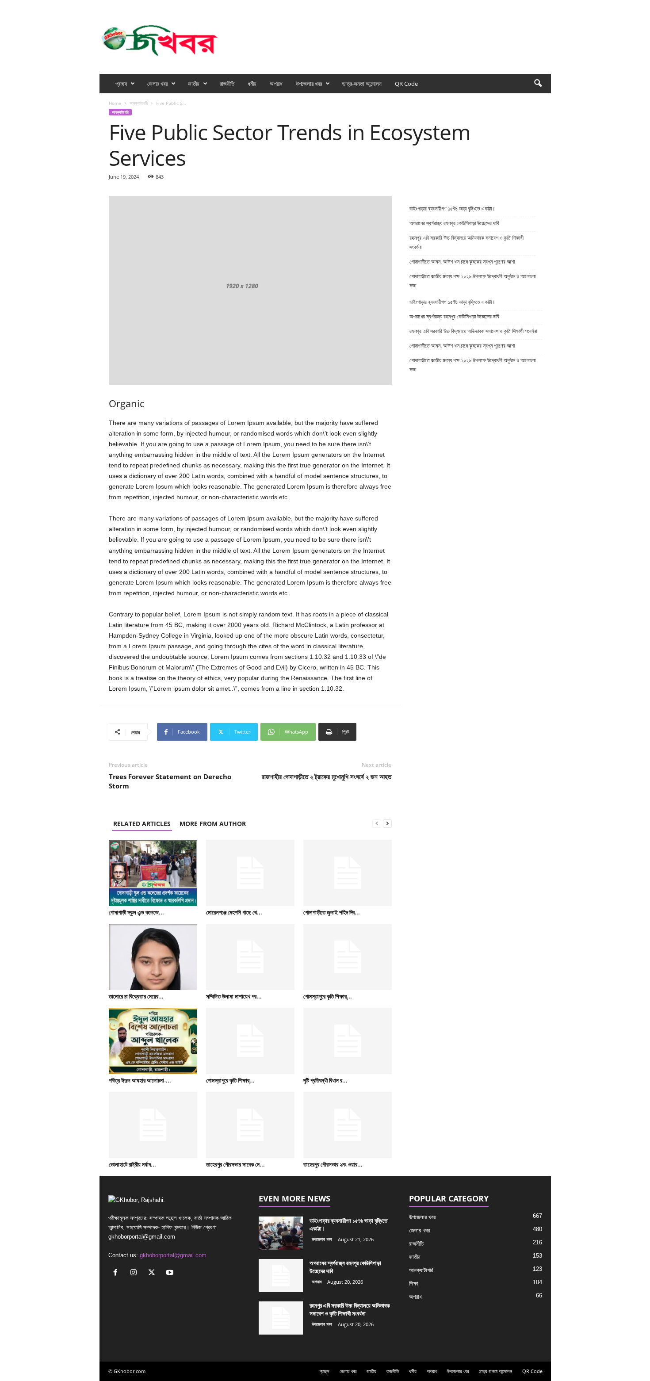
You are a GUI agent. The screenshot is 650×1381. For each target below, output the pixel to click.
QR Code (406, 84)
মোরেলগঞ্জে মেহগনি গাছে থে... (234, 912)
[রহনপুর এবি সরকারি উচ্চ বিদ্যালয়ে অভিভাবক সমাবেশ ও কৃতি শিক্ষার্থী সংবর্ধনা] (281, 1318)
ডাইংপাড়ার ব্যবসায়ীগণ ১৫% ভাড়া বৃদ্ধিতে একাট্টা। (452, 209)
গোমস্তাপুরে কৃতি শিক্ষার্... (327, 996)
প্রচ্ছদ (121, 84)
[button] (537, 83)
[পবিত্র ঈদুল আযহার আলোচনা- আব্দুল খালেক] (153, 1041)
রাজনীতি (227, 84)
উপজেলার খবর (309, 84)
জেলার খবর (157, 84)
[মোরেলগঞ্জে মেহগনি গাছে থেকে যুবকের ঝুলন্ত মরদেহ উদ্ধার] (250, 873)
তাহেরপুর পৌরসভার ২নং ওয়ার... (333, 1164)
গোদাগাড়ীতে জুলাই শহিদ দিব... (331, 912)
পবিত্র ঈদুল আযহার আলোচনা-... (140, 1080)
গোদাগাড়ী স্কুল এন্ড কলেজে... (136, 912)
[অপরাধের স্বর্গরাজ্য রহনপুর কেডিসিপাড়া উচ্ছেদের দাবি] (281, 1275)
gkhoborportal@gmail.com (173, 1255)
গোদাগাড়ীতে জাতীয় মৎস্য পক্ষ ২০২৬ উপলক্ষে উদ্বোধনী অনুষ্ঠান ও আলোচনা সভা (472, 281)
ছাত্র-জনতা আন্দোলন (362, 84)
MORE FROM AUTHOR (213, 823)
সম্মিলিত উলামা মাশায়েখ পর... (234, 996)
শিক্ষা (413, 1283)
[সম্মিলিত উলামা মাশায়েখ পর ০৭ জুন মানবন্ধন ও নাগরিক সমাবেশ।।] (250, 957)
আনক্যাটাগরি (139, 103)
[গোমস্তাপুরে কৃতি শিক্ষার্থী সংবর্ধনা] (347, 957)
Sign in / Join (200, 6)
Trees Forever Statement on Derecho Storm (170, 781)
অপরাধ (276, 84)
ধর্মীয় (252, 84)
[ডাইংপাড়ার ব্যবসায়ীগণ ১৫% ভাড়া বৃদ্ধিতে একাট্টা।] (281, 1233)
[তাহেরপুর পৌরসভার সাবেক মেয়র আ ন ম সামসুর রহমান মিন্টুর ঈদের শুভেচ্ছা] (250, 1125)
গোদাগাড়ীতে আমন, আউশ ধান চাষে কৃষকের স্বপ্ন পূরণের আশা (462, 262)
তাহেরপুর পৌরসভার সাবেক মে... (235, 1164)
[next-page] (387, 823)
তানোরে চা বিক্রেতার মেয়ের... (136, 996)
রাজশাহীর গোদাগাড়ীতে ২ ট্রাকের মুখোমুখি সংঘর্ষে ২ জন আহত (326, 776)
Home (115, 103)
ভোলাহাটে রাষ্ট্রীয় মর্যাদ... (132, 1164)
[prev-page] (376, 823)
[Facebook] (503, 6)
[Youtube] (544, 6)
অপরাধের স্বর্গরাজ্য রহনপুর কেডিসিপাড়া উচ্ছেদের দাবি (455, 223)
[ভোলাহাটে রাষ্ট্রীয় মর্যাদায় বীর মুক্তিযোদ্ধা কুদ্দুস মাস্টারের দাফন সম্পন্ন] (153, 1125)
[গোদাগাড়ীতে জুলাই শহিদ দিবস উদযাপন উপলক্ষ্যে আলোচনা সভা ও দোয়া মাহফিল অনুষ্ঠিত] (347, 873)
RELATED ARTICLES (142, 823)
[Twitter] (530, 6)
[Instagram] (517, 6)
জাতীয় (193, 84)
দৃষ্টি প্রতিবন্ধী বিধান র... (325, 1080)
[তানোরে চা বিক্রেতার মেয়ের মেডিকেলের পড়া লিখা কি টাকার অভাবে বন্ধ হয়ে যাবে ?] (153, 957)
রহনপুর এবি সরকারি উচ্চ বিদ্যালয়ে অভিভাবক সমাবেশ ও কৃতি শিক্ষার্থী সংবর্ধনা (466, 242)
